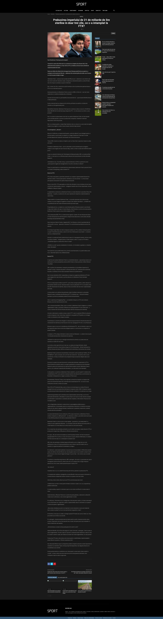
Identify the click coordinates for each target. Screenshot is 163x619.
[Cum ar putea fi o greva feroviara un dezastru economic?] (85, 585)
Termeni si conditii (98, 617)
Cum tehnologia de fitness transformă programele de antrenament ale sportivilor (108, 96)
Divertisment (73, 10)
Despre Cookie (80, 617)
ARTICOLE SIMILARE (52, 577)
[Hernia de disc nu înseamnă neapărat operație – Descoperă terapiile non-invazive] (98, 105)
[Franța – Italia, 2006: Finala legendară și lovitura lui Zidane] (98, 59)
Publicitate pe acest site (107, 617)
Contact (114, 617)
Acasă (48, 14)
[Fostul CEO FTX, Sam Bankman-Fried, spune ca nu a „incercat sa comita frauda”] (70, 585)
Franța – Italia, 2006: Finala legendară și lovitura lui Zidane (108, 58)
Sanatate (98, 10)
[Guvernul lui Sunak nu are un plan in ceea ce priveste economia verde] (54, 585)
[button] (114, 10)
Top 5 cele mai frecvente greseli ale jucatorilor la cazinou (108, 81)
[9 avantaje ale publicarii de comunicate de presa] (98, 90)
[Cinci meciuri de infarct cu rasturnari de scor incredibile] (98, 112)
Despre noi (70, 617)
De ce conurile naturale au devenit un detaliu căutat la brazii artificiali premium (108, 43)
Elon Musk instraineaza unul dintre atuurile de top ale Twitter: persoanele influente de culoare (81, 572)
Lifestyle (87, 10)
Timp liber (104, 10)
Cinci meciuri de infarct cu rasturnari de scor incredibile (108, 111)
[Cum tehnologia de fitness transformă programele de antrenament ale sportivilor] (98, 97)
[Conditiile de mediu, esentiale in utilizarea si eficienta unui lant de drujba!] (98, 67)
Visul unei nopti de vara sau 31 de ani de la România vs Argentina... (108, 51)
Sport (92, 10)
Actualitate (59, 10)
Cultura (66, 10)
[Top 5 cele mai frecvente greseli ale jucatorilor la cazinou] (98, 82)
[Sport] (81, 4)
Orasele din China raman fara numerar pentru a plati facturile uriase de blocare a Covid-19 (57, 572)
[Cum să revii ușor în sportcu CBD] (98, 74)
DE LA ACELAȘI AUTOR (62, 577)
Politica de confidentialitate (89, 617)
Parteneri (74, 617)
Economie (80, 10)
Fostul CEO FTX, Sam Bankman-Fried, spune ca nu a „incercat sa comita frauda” (70, 592)
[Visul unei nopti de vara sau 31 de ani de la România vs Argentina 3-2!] (98, 52)
